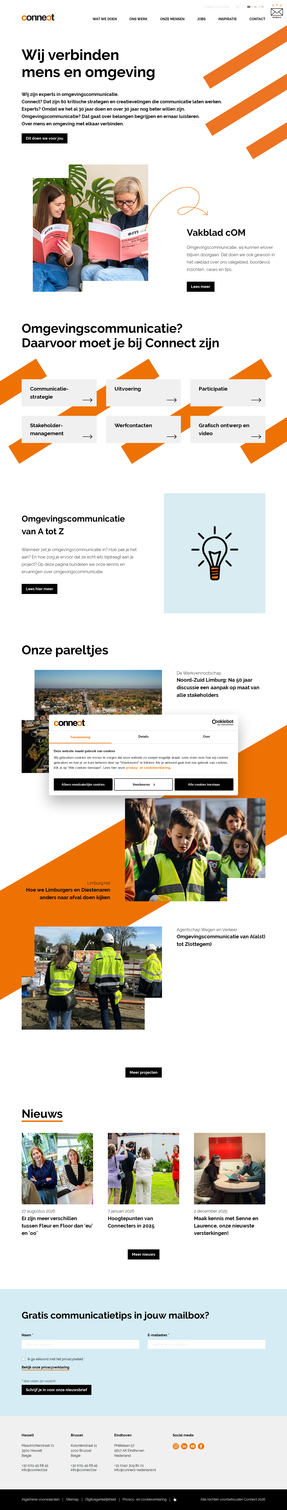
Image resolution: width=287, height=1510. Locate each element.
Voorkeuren (141, 784)
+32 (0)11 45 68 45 (35, 1466)
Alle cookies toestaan (204, 784)
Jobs (201, 19)
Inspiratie (227, 19)
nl (255, 6)
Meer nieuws (143, 1254)
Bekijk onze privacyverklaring (45, 1367)
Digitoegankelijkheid (100, 1499)
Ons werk (138, 19)
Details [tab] (143, 736)
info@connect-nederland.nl (135, 1470)
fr (262, 6)
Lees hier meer (39, 589)
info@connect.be (34, 1470)
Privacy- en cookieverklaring (144, 1499)
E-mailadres (158, 1335)
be (248, 6)
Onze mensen (172, 19)
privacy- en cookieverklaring (148, 767)
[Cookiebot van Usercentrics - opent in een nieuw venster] (215, 722)
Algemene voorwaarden (40, 1499)
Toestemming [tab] (80, 737)
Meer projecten (144, 1072)
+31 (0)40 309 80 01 (129, 1466)
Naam (27, 1335)
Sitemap (72, 1499)
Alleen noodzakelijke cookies (83, 784)
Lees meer (200, 286)
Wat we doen (105, 19)
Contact (257, 19)
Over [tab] (206, 736)
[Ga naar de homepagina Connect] (38, 17)
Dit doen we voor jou (44, 138)
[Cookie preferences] (175, 1500)
